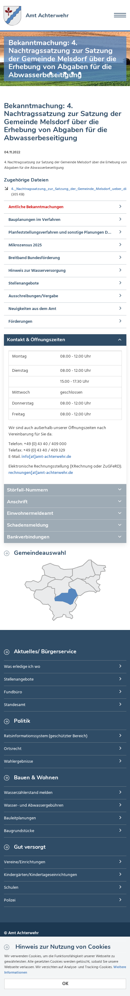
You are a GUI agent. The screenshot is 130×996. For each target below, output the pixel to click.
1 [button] (50, 72)
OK (65, 984)
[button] (65, 340)
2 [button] (58, 72)
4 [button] (72, 72)
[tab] (65, 340)
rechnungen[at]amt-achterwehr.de (40, 472)
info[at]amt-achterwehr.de (46, 456)
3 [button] (65, 72)
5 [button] (79, 72)
